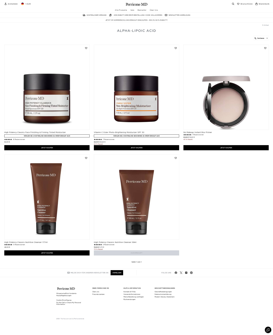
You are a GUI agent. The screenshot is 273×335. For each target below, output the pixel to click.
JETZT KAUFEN (47, 148)
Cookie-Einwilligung (63, 300)
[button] (268, 330)
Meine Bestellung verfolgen (133, 297)
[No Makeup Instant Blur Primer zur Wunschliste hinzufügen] (265, 48)
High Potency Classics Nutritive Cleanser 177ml (26, 242)
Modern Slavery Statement (164, 297)
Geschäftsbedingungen (163, 292)
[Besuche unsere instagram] (186, 272)
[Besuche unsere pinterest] (191, 272)
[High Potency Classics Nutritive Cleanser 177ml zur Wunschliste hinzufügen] (86, 158)
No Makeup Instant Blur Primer (198, 132)
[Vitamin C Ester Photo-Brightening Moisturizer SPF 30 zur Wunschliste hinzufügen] (175, 48)
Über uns (95, 292)
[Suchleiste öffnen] (233, 4)
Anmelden (116, 273)
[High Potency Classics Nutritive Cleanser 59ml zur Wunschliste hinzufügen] (175, 158)
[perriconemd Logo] (136, 4)
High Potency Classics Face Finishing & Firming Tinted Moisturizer (35, 132)
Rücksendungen (129, 299)
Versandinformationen (131, 294)
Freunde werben (98, 294)
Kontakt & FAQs (129, 292)
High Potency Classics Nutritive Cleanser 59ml (115, 242)
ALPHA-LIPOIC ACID (136, 30)
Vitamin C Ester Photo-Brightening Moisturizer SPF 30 (119, 132)
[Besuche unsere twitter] (181, 272)
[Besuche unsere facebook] (175, 272)
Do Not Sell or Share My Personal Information (68, 303)
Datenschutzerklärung (163, 294)
